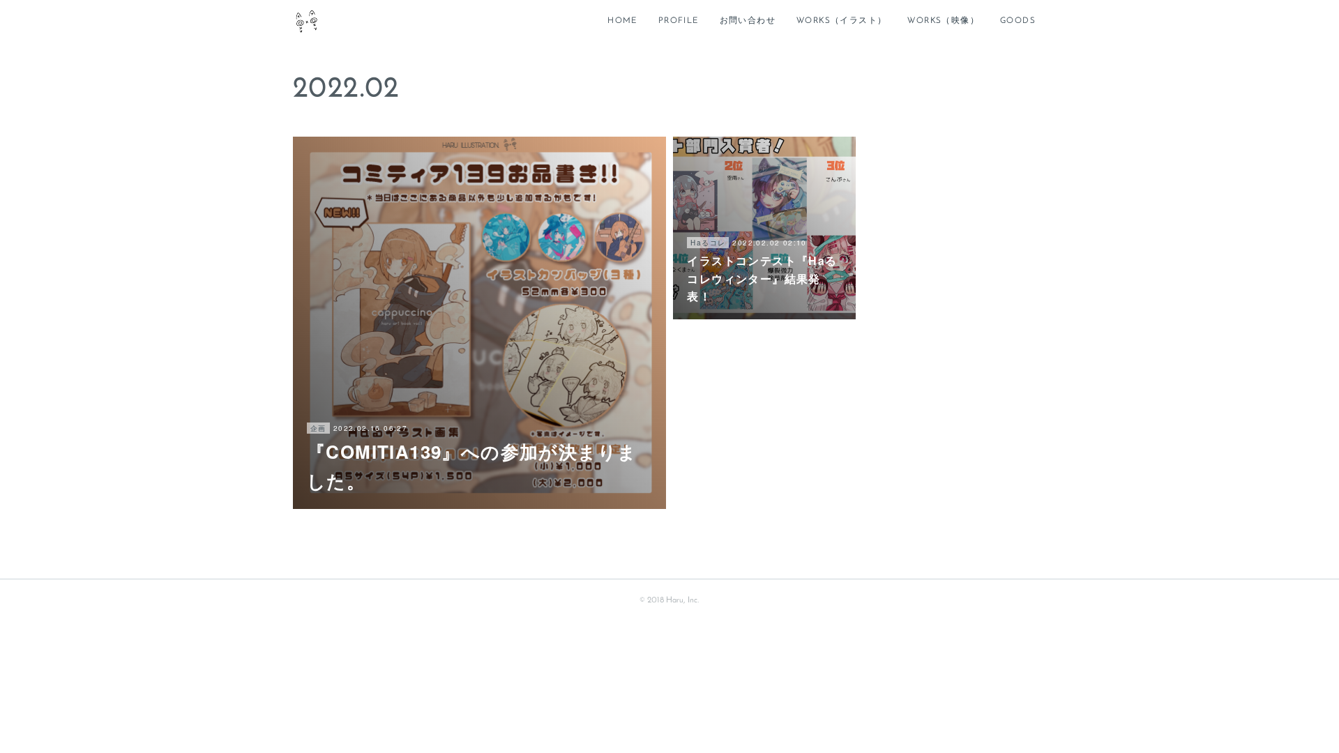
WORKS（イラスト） (841, 21)
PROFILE (678, 21)
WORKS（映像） (943, 21)
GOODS (1018, 21)
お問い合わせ (748, 21)
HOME (622, 21)
